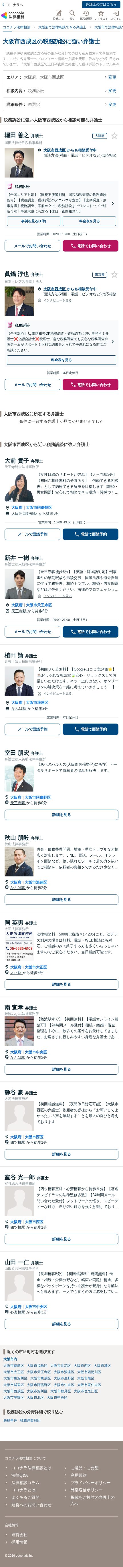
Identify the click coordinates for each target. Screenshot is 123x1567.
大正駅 (16, 972)
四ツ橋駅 (18, 1142)
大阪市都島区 (13, 1366)
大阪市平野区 (13, 1398)
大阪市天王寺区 (39, 605)
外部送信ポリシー (87, 1490)
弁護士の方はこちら (101, 4)
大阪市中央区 (36, 1052)
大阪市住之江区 (86, 1391)
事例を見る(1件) (33, 221)
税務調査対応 (30, 1420)
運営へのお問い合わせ (31, 1504)
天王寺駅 (19, 611)
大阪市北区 (35, 1398)
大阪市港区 (102, 1366)
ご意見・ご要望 (85, 1467)
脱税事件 (10, 1420)
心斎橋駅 (18, 1312)
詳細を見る (61, 814)
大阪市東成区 (40, 1378)
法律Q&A (19, 1475)
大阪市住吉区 (64, 1385)
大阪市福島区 (37, 1366)
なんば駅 (19, 708)
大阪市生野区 (64, 1378)
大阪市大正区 (36, 967)
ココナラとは (23, 1490)
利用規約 (79, 1475)
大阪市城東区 (13, 1385)
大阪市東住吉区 (89, 1385)
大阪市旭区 (85, 1378)
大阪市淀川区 (37, 1391)
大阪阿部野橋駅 (25, 513)
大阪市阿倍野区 (39, 507)
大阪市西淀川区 (89, 1372)
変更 (112, 77)
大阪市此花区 (60, 1366)
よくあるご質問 (25, 1497)
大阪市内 (10, 1359)
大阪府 (17, 507)
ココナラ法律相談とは (31, 1467)
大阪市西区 (34, 1137)
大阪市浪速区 (37, 702)
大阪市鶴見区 (60, 1391)
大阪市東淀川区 (15, 1378)
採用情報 (19, 1542)
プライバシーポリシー (91, 1482)
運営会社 (19, 1534)
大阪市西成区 (55, 150)
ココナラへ (14, 5)
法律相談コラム (25, 1482)
